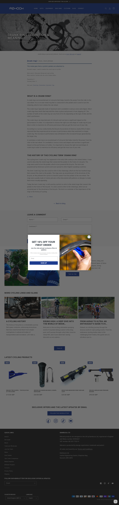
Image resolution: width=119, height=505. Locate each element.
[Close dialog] (89, 236)
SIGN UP (44, 263)
